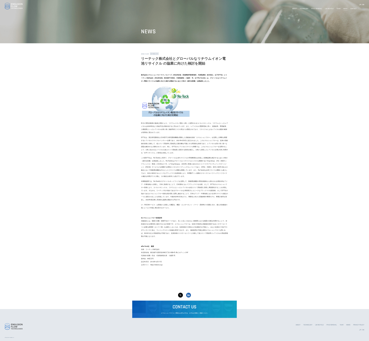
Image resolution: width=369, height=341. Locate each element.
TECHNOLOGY (304, 9)
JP (360, 4)
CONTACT (353, 9)
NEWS (345, 9)
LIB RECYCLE (329, 9)
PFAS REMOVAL (316, 9)
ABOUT (294, 9)
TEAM (338, 9)
